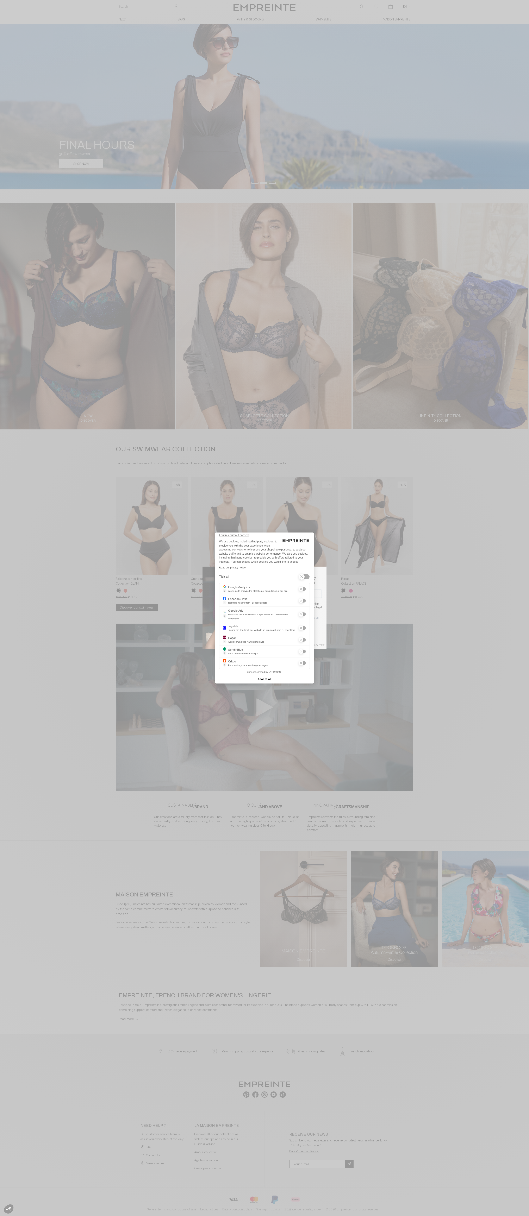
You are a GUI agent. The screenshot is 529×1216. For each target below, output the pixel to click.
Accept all (264, 679)
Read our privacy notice (232, 567)
